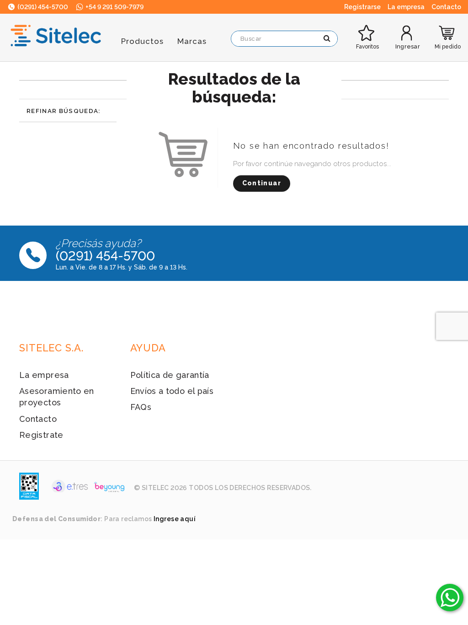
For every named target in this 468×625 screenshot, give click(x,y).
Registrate (41, 435)
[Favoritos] (367, 26)
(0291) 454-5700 (42, 7)
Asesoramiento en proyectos (56, 396)
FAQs (140, 407)
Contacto (38, 419)
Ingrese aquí (175, 519)
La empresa (44, 375)
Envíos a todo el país (172, 391)
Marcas (192, 41)
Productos (142, 41)
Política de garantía (169, 375)
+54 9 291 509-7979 (114, 7)
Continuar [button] (261, 183)
